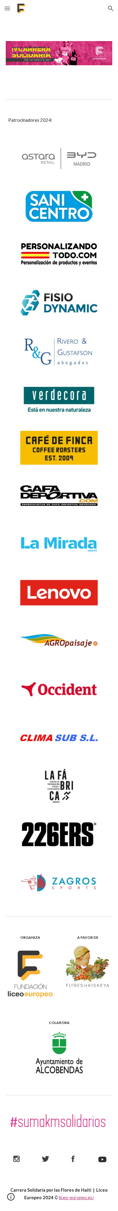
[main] (59, 120)
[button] (7, 8)
